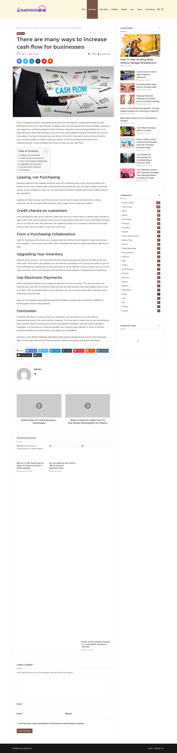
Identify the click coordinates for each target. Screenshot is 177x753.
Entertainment (128, 252)
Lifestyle (125, 257)
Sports (124, 215)
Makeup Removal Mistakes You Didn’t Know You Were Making (148, 98)
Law (132, 9)
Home (21, 28)
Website (68, 714)
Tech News (150, 9)
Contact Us (159, 748)
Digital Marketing (129, 248)
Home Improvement (130, 236)
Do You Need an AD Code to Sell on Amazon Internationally (62, 465)
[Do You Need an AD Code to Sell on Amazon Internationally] (63, 452)
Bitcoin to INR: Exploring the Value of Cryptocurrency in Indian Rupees (30, 465)
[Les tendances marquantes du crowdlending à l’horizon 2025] (127, 158)
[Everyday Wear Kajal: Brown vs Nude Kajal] (127, 88)
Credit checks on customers (32, 158)
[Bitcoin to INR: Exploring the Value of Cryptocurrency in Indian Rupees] (31, 452)
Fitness (125, 307)
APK (83, 9)
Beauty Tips (127, 240)
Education (104, 9)
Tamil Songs (127, 207)
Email (20, 714)
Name (20, 704)
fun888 (96, 300)
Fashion (114, 9)
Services (125, 277)
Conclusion (24, 170)
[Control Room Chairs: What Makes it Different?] (127, 75)
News (139, 9)
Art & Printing (127, 269)
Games (125, 282)
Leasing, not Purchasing (30, 155)
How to (125, 244)
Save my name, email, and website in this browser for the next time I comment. (51, 723)
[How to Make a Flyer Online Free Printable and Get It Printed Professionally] (127, 143)
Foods (124, 294)
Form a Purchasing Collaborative (33, 161)
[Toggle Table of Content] (44, 151)
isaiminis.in (27, 748)
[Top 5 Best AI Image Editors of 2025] (127, 131)
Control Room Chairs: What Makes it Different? (147, 74)
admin (37, 369)
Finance (125, 273)
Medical (125, 286)
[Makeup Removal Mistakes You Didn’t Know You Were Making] (127, 99)
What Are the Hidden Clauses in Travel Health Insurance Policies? (96, 644)
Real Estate (126, 290)
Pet (123, 302)
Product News (128, 203)
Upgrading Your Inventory (31, 164)
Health (124, 9)
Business (92, 9)
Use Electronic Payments (30, 167)
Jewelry (125, 311)
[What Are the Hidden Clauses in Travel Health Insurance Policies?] (96, 541)
